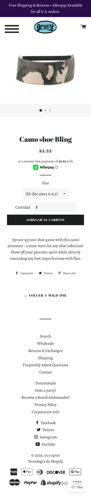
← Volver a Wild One (45, 295)
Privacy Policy (46, 404)
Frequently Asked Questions (45, 365)
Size (45, 183)
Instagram (48, 437)
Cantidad (22, 207)
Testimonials (45, 383)
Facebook (48, 423)
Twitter (48, 430)
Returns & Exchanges (45, 350)
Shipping (45, 358)
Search (45, 336)
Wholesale (45, 343)
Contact (45, 372)
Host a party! (45, 390)
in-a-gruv (52, 455)
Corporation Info (45, 412)
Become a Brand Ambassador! (45, 397)
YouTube (48, 444)
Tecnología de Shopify (45, 461)
